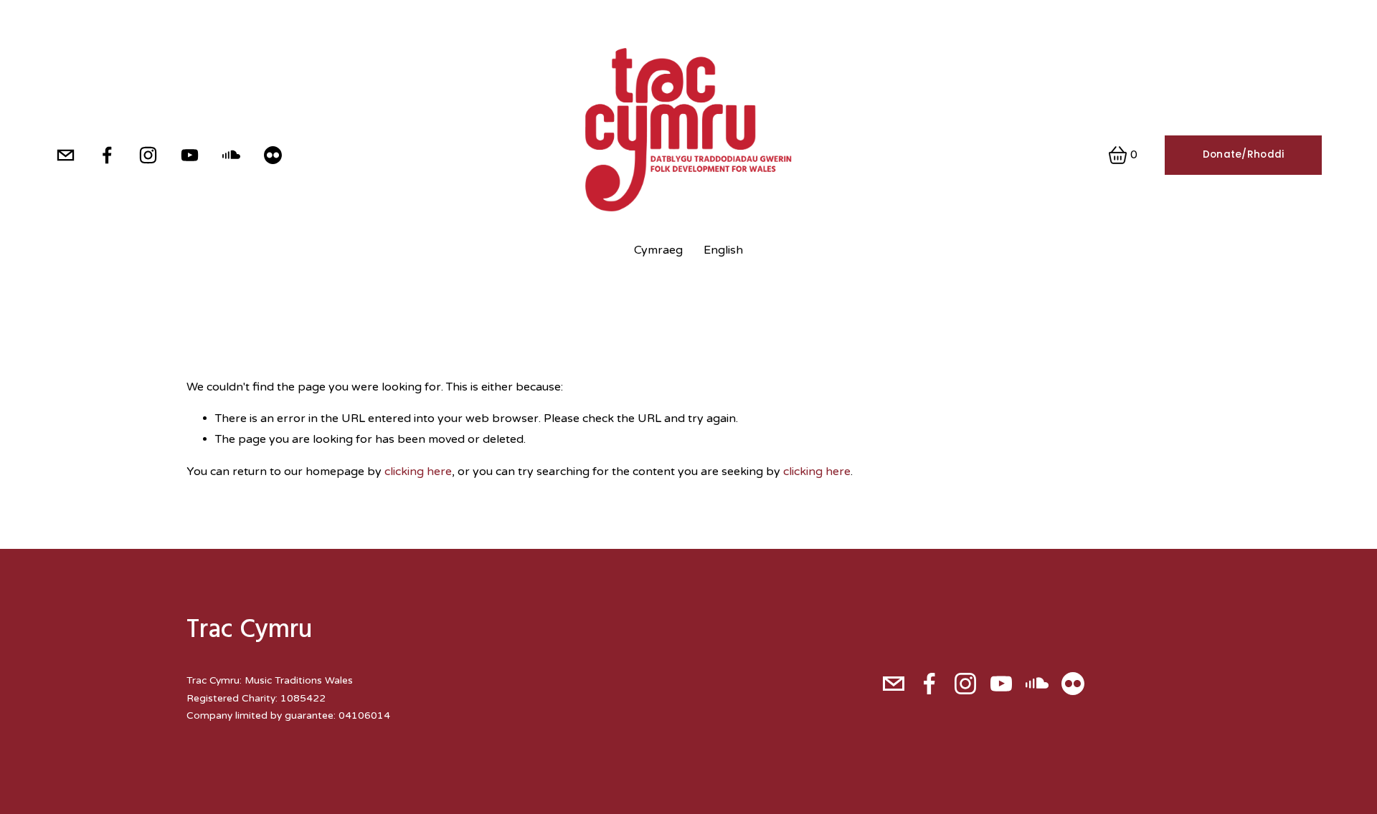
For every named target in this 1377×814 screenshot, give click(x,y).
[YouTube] (189, 155)
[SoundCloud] (231, 155)
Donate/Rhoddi (1243, 154)
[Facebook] (107, 155)
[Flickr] (272, 155)
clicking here (418, 471)
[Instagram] (148, 155)
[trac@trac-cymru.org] (65, 155)
